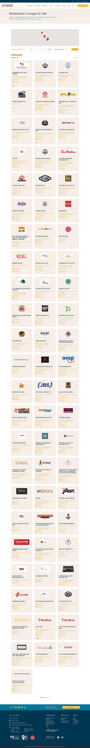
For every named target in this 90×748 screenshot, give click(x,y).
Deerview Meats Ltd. (42, 315)
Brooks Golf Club (42, 263)
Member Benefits (50, 721)
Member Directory (50, 722)
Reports (63, 719)
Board (74, 719)
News (64, 5)
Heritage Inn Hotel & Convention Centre (66, 341)
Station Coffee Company (44, 72)
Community (58, 5)
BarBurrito (63, 211)
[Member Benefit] (38, 638)
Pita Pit (14, 158)
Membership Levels (50, 718)
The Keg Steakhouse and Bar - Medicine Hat (20, 654)
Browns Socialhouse (43, 158)
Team (74, 718)
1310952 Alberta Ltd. (19, 101)
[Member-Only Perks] (36, 638)
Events (51, 5)
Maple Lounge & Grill (19, 417)
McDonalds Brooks (19, 443)
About (68, 5)
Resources (44, 5)
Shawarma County (18, 601)
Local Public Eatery (66, 392)
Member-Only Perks (50, 723)
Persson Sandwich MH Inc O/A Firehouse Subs (45, 524)
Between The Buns (42, 236)
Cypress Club (63, 72)
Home (73, 1)
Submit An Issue (64, 722)
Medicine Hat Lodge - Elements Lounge (19, 470)
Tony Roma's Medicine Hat (68, 654)
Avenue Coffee (41, 211)
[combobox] (38, 49)
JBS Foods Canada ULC (43, 392)
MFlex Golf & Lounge (19, 498)
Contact (75, 723)
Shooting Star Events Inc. (45, 601)
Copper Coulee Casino (66, 129)
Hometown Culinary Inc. (44, 366)
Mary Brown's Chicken (43, 417)
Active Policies (64, 718)
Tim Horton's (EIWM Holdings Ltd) (65, 159)
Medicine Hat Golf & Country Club (66, 443)
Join (47, 726)
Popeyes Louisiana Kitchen (45, 101)
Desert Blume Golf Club (20, 129)
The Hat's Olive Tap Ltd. (67, 185)
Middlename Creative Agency (59, 746)
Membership (30, 5)
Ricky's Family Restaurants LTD (18, 576)
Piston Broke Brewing (66, 523)
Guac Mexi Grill (41, 341)
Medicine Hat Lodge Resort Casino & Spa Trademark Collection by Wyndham (68, 471)
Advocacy (37, 5)
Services (48, 719)
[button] (47, 40)
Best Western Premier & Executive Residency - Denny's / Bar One (20, 238)
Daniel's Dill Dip (64, 288)
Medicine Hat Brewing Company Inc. (43, 443)
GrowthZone (48, 697)
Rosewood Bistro (42, 576)
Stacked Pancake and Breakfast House (19, 627)
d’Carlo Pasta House (43, 288)
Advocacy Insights (65, 721)
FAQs (47, 725)
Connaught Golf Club (66, 263)
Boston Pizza (63, 236)
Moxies (38, 498)
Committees (76, 721)
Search (75, 49)
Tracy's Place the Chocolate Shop (18, 681)
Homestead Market (19, 366)
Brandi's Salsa (17, 263)
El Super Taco (17, 341)
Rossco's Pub (40, 185)
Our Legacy (75, 722)
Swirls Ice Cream (18, 211)
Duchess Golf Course (66, 315)
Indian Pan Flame (18, 392)
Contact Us (78, 1)
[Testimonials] (13, 86)
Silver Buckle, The (65, 601)
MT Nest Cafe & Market (66, 498)
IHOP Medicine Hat (65, 366)
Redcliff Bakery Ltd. (66, 549)
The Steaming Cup (42, 654)
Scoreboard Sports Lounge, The (65, 576)
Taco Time (39, 626)
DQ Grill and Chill (18, 185)
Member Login (85, 1)
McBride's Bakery (65, 417)
